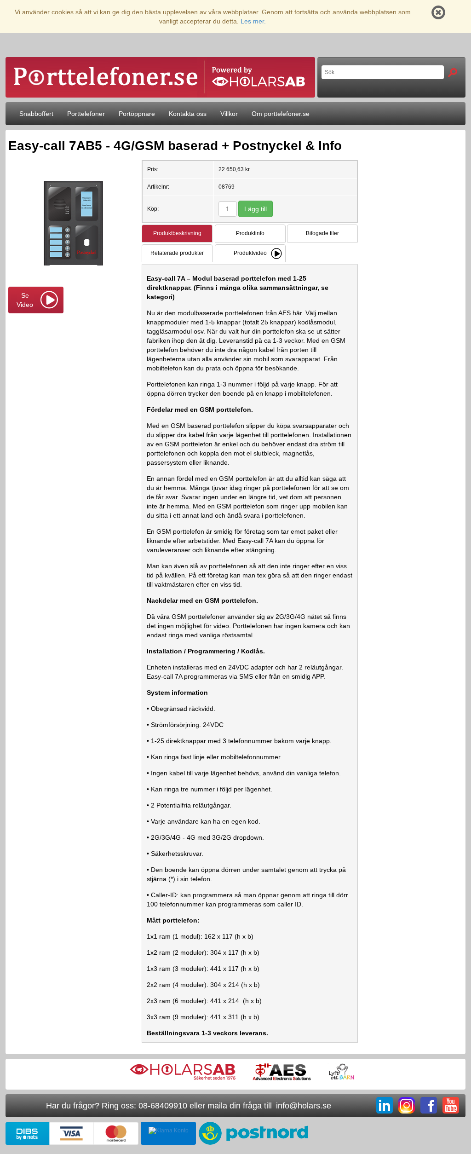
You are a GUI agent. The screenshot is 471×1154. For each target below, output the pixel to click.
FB (429, 1105)
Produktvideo (250, 253)
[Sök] (452, 72)
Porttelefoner (86, 113)
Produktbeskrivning (177, 233)
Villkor (229, 113)
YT (451, 1105)
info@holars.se (303, 1105)
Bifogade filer (322, 233)
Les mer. (253, 21)
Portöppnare (137, 113)
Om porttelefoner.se (281, 113)
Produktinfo (250, 233)
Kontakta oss (188, 113)
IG (407, 1105)
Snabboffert (36, 113)
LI (384, 1105)
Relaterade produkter (177, 253)
